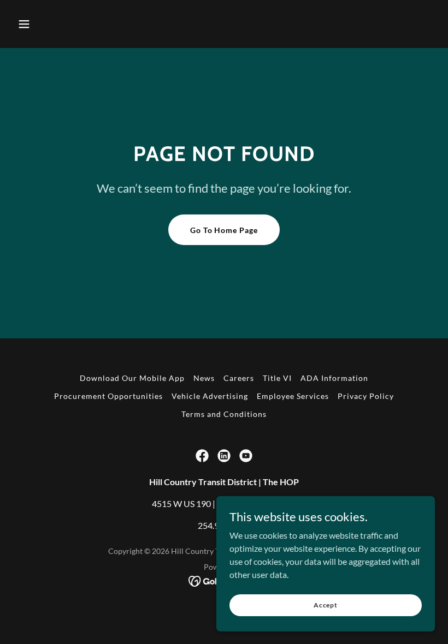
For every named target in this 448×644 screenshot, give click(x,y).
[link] (202, 456)
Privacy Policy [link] (366, 396)
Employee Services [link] (293, 396)
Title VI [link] (277, 378)
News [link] (204, 378)
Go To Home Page (224, 230)
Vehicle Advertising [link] (210, 396)
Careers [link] (238, 378)
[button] (24, 24)
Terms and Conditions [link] (224, 414)
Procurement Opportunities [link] (108, 396)
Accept (326, 605)
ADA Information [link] (334, 378)
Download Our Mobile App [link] (132, 378)
